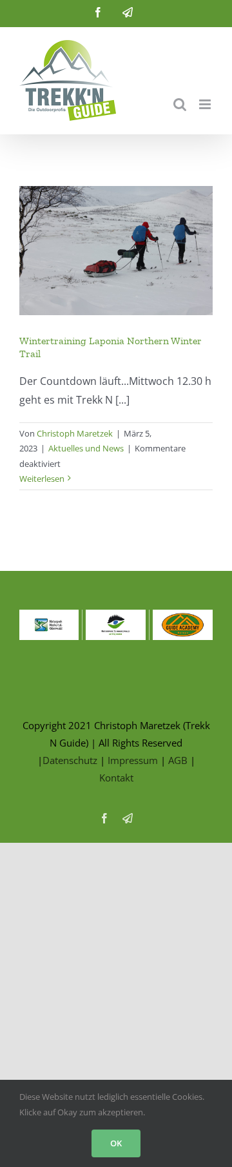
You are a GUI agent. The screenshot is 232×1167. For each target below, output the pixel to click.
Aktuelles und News (86, 448)
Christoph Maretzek (75, 433)
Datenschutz (70, 760)
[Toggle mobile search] (179, 104)
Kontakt (116, 777)
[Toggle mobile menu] (206, 104)
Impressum (133, 760)
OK (116, 1143)
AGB (178, 760)
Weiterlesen (41, 478)
